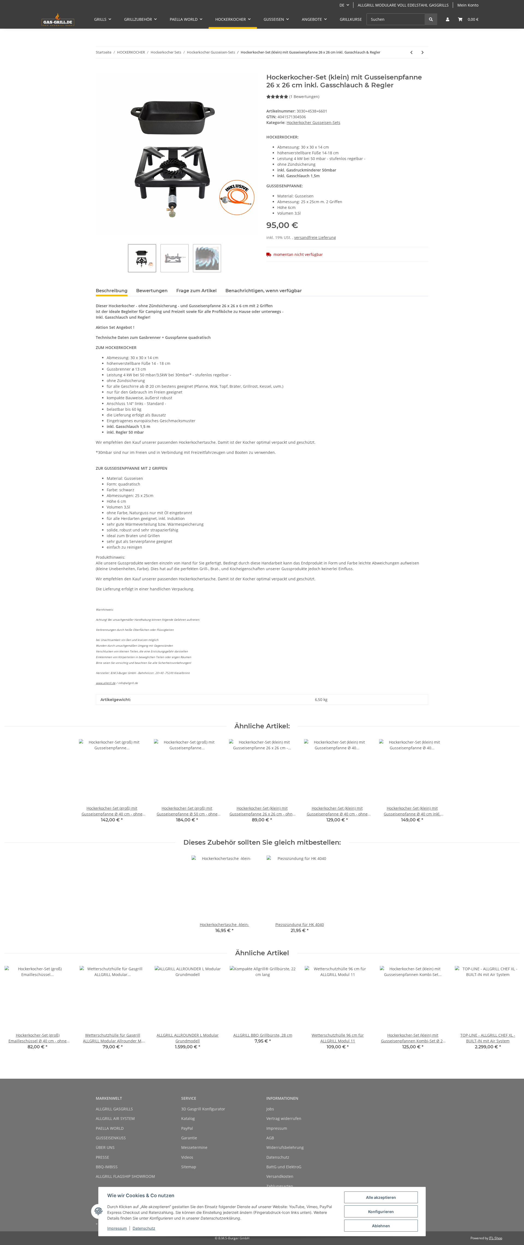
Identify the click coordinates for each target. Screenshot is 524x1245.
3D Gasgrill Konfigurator (203, 1108)
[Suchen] (431, 19)
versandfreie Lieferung (315, 237)
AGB (270, 1137)
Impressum (276, 1128)
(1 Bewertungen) (304, 96)
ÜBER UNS (105, 1147)
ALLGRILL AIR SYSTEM (115, 1118)
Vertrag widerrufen (283, 1118)
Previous (13, 1011)
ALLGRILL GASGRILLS (114, 1108)
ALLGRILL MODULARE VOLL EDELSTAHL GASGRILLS (403, 5)
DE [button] (342, 5)
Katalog (188, 1118)
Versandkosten (279, 1176)
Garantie (189, 1137)
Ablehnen (381, 1225)
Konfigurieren (381, 1211)
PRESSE (102, 1157)
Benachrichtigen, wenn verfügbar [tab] (263, 290)
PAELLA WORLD (110, 1128)
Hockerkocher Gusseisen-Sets (313, 122)
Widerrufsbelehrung (285, 1147)
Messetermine (194, 1147)
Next (510, 1011)
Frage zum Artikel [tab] (196, 290)
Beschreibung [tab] (111, 290)
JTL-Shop (495, 1238)
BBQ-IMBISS (107, 1166)
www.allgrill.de (105, 683)
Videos (187, 1157)
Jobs (270, 1108)
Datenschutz (277, 1157)
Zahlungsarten (279, 1186)
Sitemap (188, 1166)
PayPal (187, 1128)
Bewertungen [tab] (152, 290)
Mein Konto (467, 5)
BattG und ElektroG (283, 1166)
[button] (448, 19)
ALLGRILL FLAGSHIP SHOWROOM (125, 1176)
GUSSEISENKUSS (111, 1137)
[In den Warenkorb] (100, 70)
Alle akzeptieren (381, 1197)
